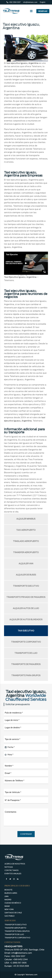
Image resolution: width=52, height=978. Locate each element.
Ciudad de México (13, 903)
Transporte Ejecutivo (26, 586)
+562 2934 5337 (14, 2)
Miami (7, 906)
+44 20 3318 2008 (21, 966)
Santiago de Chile (13, 913)
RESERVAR (42, 11)
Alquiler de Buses (26, 575)
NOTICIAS (9, 867)
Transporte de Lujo (26, 653)
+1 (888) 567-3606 (18, 963)
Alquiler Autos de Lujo (26, 608)
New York (9, 909)
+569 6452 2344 (20, 959)
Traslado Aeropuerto (26, 541)
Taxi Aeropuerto (26, 530)
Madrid (8, 900)
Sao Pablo (10, 916)
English (42, 2)
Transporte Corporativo (26, 642)
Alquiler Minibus (25, 519)
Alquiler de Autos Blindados (26, 619)
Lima (7, 896)
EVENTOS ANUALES (13, 874)
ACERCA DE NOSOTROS (15, 864)
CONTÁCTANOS (12, 870)
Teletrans (9, 280)
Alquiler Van (26, 563)
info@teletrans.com (30, 2)
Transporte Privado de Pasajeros (25, 597)
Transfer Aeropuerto (26, 552)
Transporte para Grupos (26, 675)
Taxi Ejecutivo (26, 631)
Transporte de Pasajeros (26, 664)
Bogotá (8, 890)
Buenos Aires (11, 893)
